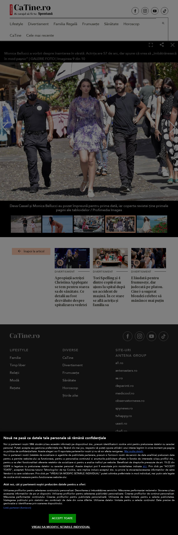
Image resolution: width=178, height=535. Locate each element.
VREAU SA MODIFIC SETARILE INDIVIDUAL (61, 527)
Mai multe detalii (133, 451)
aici (145, 466)
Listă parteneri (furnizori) (17, 507)
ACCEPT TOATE (62, 518)
